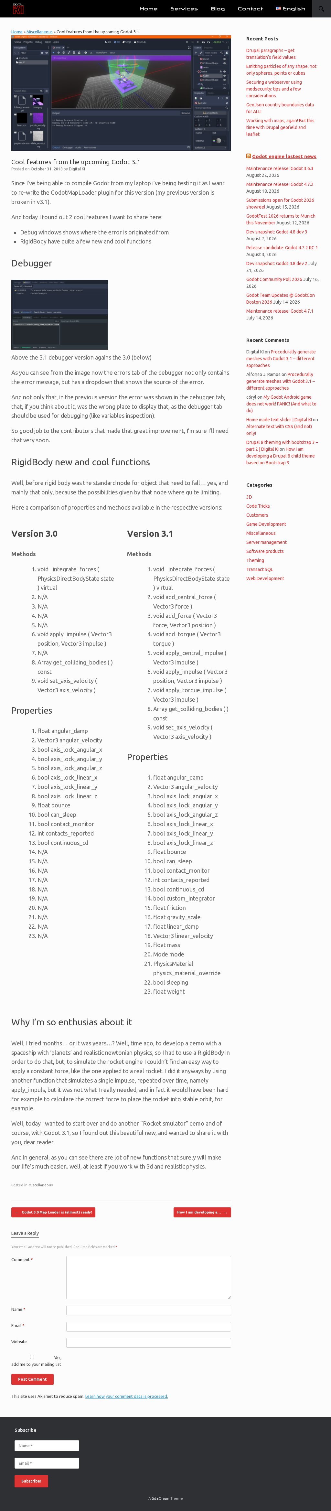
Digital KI (77, 169)
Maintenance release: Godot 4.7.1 (280, 311)
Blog (218, 8)
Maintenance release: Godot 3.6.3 (280, 168)
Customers (257, 515)
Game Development (266, 524)
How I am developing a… (202, 1212)
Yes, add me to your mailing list (36, 1360)
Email (18, 1325)
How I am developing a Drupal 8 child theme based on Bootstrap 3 (280, 456)
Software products (265, 551)
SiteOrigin (160, 1498)
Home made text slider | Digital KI (279, 419)
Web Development (265, 578)
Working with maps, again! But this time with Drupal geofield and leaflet (280, 127)
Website (19, 1341)
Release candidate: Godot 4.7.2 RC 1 (282, 247)
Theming (255, 560)
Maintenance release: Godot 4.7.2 (280, 184)
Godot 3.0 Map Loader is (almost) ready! (53, 1212)
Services (184, 8)
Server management (266, 542)
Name (18, 1309)
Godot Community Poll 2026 (274, 279)
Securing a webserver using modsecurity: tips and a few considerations (274, 89)
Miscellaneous (40, 31)
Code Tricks (258, 506)
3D (249, 497)
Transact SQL (259, 569)
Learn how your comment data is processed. (126, 1396)
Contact (250, 8)
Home (148, 8)
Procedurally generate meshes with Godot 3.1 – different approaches (281, 358)
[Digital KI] (18, 9)
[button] (321, 8)
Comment (22, 1259)
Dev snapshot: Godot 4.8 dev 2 (276, 263)
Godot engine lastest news (284, 156)
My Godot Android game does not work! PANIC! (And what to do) (281, 403)
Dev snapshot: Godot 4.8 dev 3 (276, 231)
